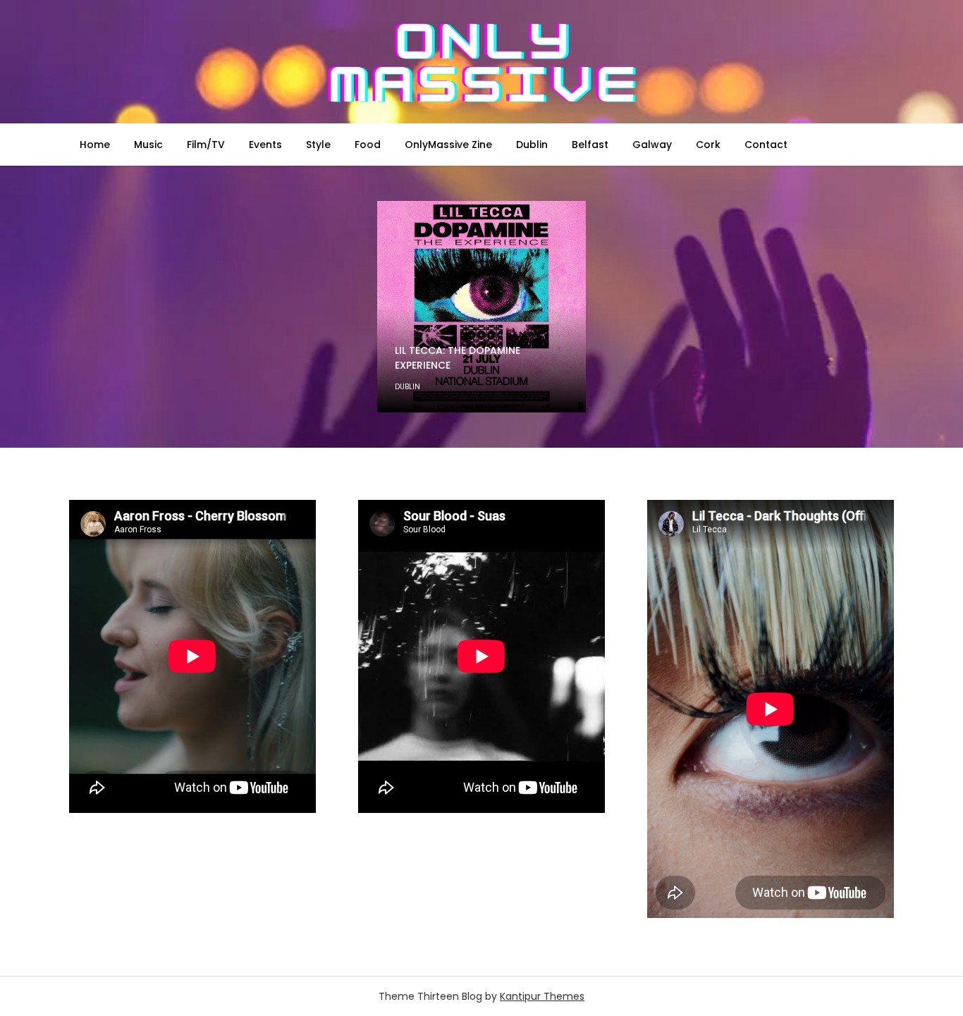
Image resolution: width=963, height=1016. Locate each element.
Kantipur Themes (542, 996)
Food (368, 144)
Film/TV (206, 144)
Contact (765, 144)
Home (95, 144)
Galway (652, 144)
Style (318, 144)
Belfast (590, 144)
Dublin (532, 144)
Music (148, 144)
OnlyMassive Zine (448, 144)
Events (265, 144)
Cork (708, 144)
